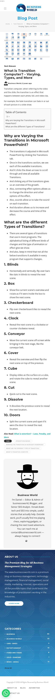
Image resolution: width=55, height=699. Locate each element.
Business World (14, 83)
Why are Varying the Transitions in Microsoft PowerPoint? (25, 122)
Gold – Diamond (28, 657)
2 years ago (27, 83)
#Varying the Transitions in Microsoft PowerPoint (24, 445)
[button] (6, 693)
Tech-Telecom (18, 24)
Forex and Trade (28, 653)
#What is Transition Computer (17, 452)
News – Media (28, 662)
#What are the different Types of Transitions (22, 448)
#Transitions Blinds (23, 441)
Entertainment (28, 648)
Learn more (14, 603)
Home (8, 24)
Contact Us (13, 693)
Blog (23, 688)
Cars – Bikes (28, 643)
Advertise (34, 688)
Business (28, 634)
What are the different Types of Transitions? (25, 126)
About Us (12, 688)
